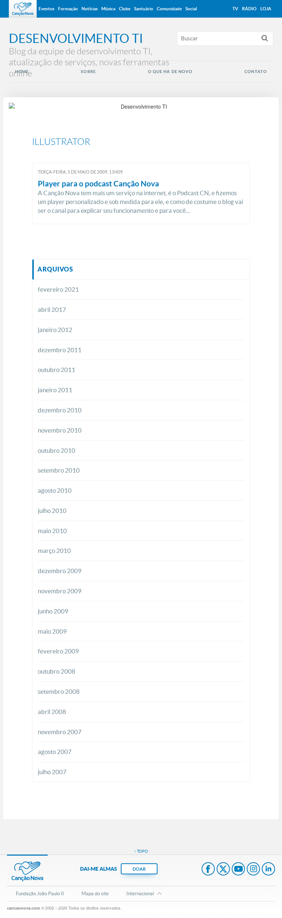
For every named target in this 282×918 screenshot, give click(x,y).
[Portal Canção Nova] (23, 9)
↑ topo (141, 851)
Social (191, 8)
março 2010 (54, 550)
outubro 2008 (56, 671)
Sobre (88, 71)
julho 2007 (52, 771)
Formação (68, 8)
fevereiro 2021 (58, 289)
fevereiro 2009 (58, 651)
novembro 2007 (60, 731)
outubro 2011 (56, 369)
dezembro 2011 (60, 349)
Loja (265, 8)
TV (235, 8)
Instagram (253, 869)
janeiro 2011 (55, 389)
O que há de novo (170, 71)
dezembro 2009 (60, 570)
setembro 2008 (59, 691)
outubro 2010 (56, 450)
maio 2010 (52, 530)
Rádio (249, 8)
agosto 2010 (55, 490)
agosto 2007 (55, 751)
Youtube (238, 869)
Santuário (143, 8)
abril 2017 (52, 309)
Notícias (90, 8)
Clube (124, 8)
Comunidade (169, 8)
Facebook (208, 869)
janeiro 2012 (55, 329)
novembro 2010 (60, 430)
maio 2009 (52, 631)
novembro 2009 (60, 590)
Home (22, 71)
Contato (256, 71)
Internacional (140, 893)
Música (108, 8)
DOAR (139, 869)
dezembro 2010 (60, 410)
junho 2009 (53, 611)
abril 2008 (52, 711)
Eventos (46, 8)
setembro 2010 (59, 470)
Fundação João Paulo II (40, 893)
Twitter (223, 869)
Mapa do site (95, 893)
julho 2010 (52, 510)
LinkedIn (268, 869)
